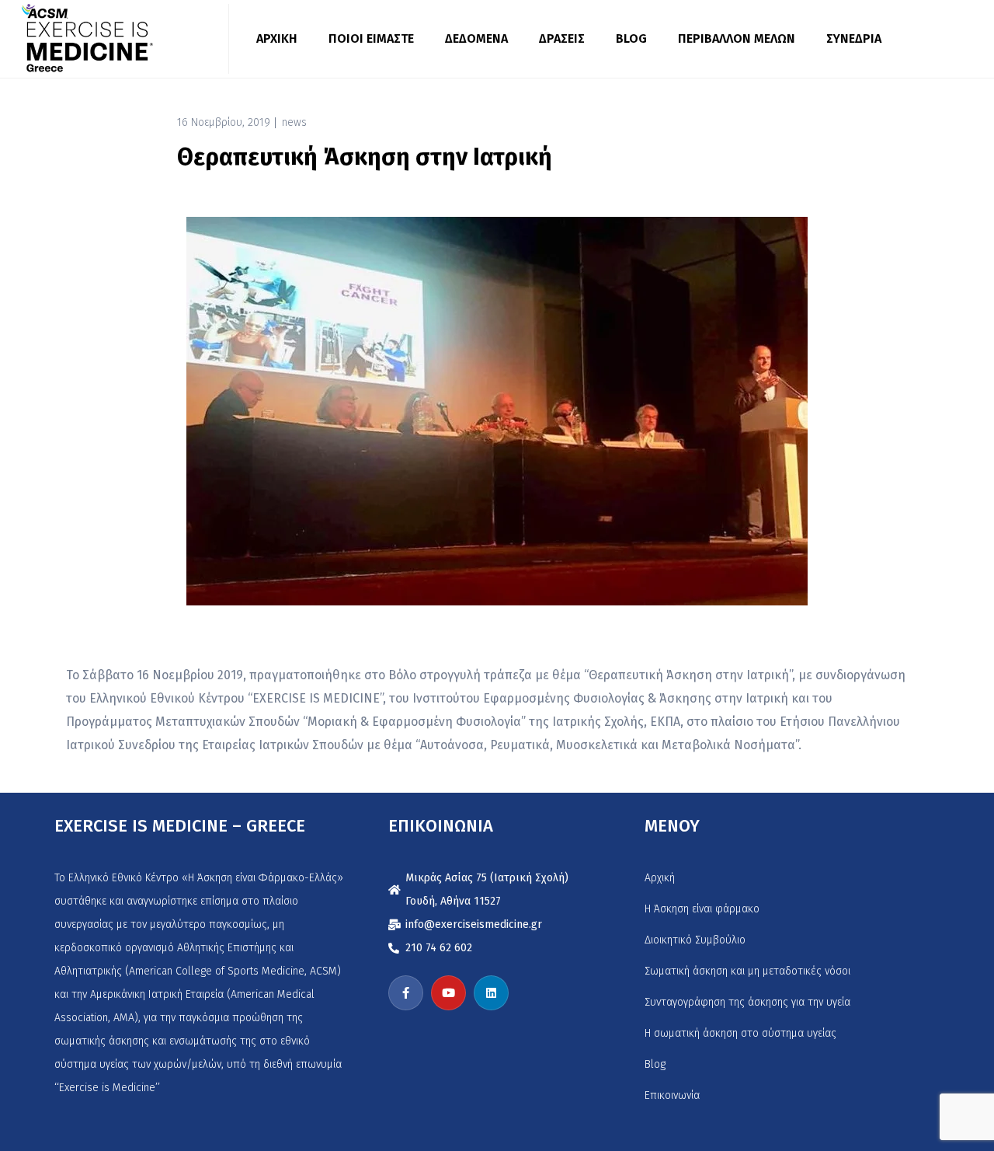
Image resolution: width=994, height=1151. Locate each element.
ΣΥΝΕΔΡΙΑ (853, 38)
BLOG (631, 38)
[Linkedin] (491, 992)
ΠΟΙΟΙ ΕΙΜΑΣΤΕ (371, 38)
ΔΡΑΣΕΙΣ (562, 38)
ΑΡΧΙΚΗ (276, 38)
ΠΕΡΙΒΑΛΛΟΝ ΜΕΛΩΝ (736, 38)
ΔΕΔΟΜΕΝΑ (476, 38)
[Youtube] (448, 992)
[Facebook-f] (405, 992)
